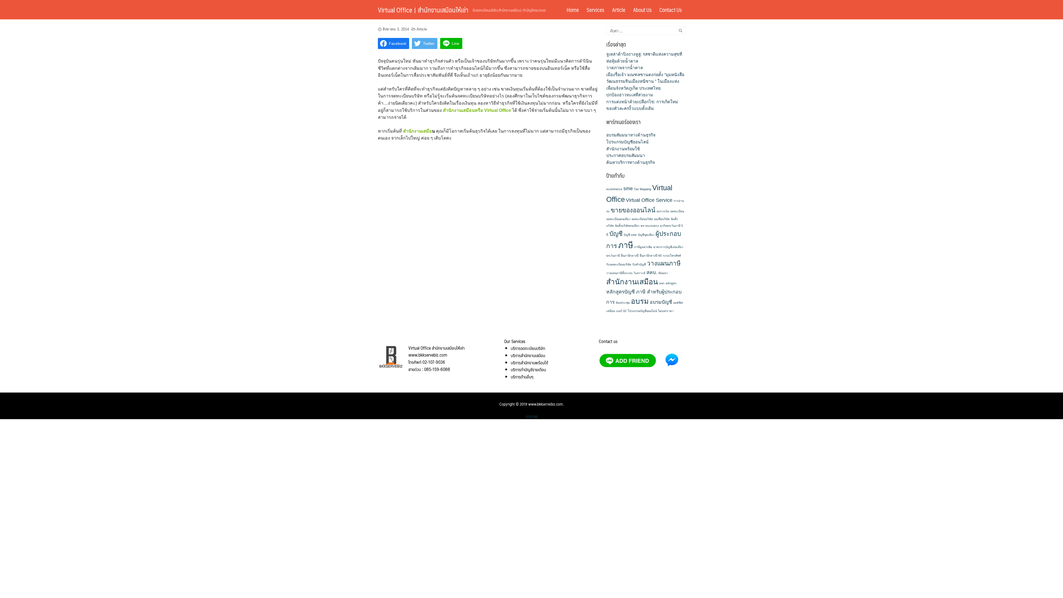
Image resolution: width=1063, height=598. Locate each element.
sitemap (531, 416)
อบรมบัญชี (661, 302)
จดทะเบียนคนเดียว (618, 219)
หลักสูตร (671, 283)
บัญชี (616, 233)
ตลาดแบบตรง (650, 225)
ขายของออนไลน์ (633, 210)
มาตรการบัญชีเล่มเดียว (668, 247)
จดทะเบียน (677, 211)
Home (573, 9)
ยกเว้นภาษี (613, 255)
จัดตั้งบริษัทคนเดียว (627, 225)
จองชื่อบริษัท (662, 219)
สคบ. (651, 272)
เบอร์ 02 (621, 311)
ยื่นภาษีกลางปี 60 (651, 255)
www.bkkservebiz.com (545, 404)
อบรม (640, 301)
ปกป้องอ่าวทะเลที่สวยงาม (629, 94)
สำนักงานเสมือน (632, 282)
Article (618, 9)
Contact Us (670, 9)
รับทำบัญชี (639, 264)
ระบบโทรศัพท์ (672, 255)
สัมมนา (663, 273)
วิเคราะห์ (639, 273)
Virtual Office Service (649, 200)
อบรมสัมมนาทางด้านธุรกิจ (631, 135)
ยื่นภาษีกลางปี (630, 255)
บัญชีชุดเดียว (646, 234)
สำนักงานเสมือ (417, 131)
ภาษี (625, 245)
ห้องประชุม (623, 302)
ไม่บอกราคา (666, 311)
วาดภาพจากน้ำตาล (624, 67)
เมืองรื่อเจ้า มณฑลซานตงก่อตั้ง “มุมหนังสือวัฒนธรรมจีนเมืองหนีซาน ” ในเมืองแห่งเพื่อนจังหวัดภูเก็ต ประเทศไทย (645, 81)
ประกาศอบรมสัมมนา (625, 155)
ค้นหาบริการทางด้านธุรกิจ (630, 162)
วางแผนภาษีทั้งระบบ (619, 273)
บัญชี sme (630, 234)
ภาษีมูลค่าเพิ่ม (643, 247)
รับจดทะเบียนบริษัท (618, 264)
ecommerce (614, 189)
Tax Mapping (642, 189)
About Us (642, 9)
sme (628, 188)
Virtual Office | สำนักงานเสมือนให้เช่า (423, 9)
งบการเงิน (662, 211)
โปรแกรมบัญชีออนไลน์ (627, 142)
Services (595, 9)
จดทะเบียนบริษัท (642, 219)
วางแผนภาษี (664, 263)
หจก (661, 283)
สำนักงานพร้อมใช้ (623, 148)
